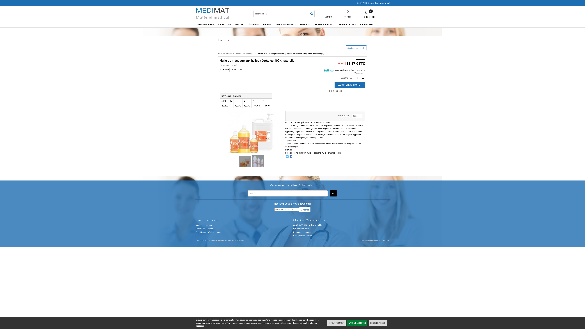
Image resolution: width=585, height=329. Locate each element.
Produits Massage (286, 24)
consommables (205, 24)
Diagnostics (224, 24)
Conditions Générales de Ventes (209, 232)
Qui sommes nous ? (301, 229)
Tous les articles (225, 54)
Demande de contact (302, 232)
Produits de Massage (245, 54)
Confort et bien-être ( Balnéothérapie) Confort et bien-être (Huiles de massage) (290, 54)
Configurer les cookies (302, 236)
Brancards (305, 24)
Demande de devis (347, 24)
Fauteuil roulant (324, 24)
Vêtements (253, 24)
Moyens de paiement (204, 229)
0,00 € (369, 17)
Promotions (366, 24)
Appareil (267, 24)
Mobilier (239, 24)
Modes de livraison (204, 225)
